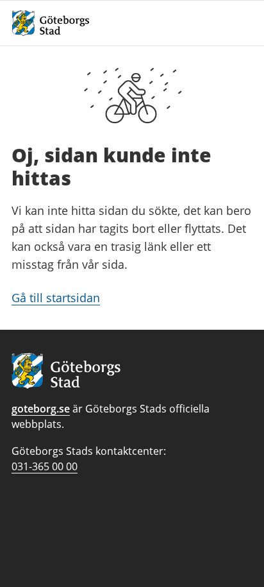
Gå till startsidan (56, 297)
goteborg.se (41, 409)
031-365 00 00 (45, 466)
